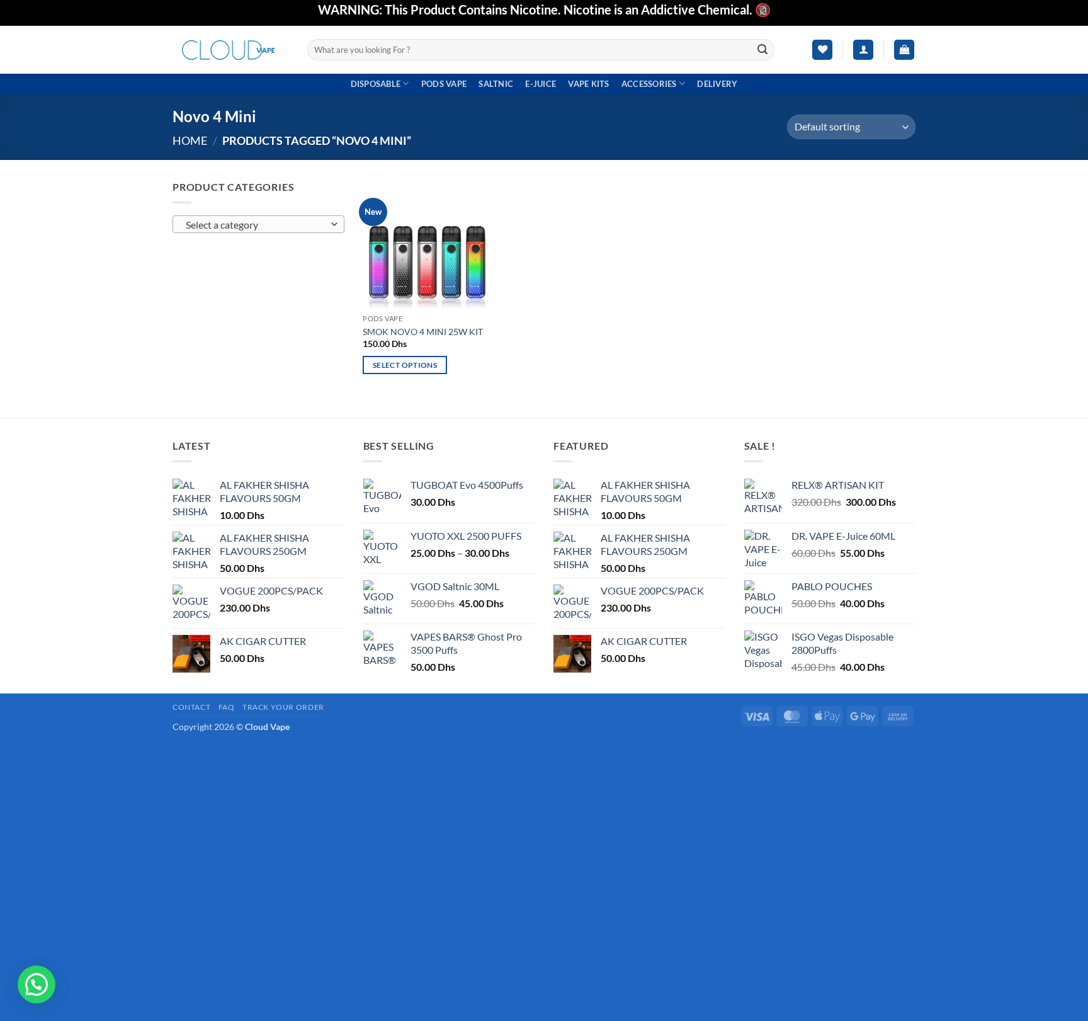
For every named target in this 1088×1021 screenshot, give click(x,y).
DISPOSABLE (376, 84)
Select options (405, 365)
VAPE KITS (588, 84)
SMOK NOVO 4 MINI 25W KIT (423, 331)
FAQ (226, 707)
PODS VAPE (444, 84)
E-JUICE (540, 84)
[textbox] (255, 225)
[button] (863, 50)
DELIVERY (717, 84)
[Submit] (763, 49)
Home (190, 140)
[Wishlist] (822, 50)
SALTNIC (496, 84)
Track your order (283, 707)
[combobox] (258, 224)
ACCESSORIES (649, 84)
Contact (191, 707)
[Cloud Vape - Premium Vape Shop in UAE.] (230, 49)
